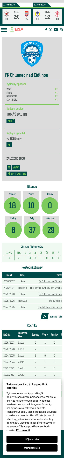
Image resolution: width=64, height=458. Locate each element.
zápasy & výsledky (17, 173)
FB (9, 167)
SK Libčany (16, 138)
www (16, 167)
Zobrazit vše (56, 316)
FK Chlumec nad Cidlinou (51, 281)
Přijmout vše (32, 439)
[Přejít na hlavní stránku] (16, 29)
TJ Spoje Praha (56, 300)
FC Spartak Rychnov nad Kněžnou (46, 287)
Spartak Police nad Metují (50, 307)
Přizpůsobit (23, 430)
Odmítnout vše (32, 447)
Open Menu (4, 30)
